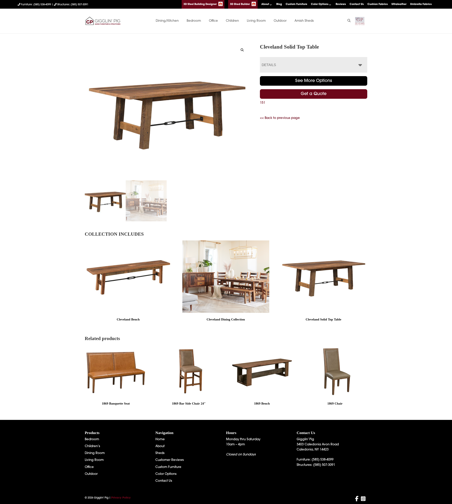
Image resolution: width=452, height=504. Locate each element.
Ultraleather (398, 4)
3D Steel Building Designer (200, 4)
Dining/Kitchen (167, 21)
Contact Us (357, 4)
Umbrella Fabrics (421, 4)
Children (232, 21)
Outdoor (280, 21)
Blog (279, 4)
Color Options (319, 4)
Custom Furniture (296, 4)
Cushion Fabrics (377, 4)
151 (262, 103)
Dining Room (95, 453)
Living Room (256, 21)
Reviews (341, 4)
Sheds (160, 453)
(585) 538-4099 (323, 459)
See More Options (313, 81)
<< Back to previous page (280, 118)
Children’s (92, 446)
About (265, 4)
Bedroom (194, 21)
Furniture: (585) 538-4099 (36, 4)
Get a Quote (313, 94)
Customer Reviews (169, 460)
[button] (242, 50)
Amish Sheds (304, 21)
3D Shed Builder (240, 4)
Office (213, 21)
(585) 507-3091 (324, 465)
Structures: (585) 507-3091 (72, 4)
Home (160, 439)
